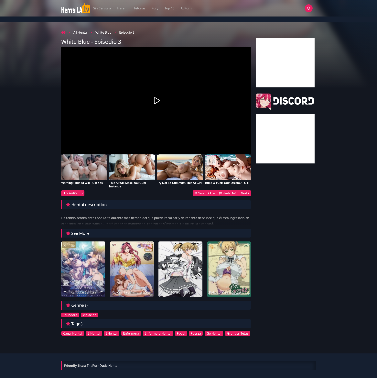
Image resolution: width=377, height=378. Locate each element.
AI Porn (186, 8)
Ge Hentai (214, 333)
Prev (212, 193)
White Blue (103, 32)
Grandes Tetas (237, 333)
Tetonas (139, 8)
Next (244, 193)
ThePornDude (97, 365)
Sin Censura (102, 8)
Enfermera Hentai (158, 333)
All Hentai (80, 32)
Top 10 (169, 8)
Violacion (89, 315)
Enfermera (131, 333)
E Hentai (94, 333)
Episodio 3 (127, 32)
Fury (155, 8)
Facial (181, 333)
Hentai (113, 365)
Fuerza (196, 333)
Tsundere (70, 315)
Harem (122, 8)
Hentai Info (229, 193)
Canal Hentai (72, 333)
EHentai (111, 333)
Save (200, 193)
